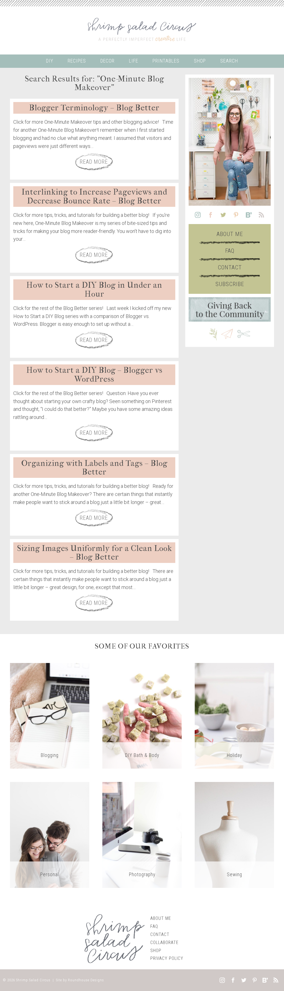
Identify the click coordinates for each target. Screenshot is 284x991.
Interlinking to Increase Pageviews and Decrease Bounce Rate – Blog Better (94, 196)
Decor (107, 61)
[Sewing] (234, 834)
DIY (49, 61)
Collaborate (164, 942)
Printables (166, 61)
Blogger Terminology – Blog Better (94, 107)
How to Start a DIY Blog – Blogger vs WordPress (94, 375)
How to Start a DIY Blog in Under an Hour (94, 289)
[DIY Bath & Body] (142, 715)
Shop (200, 61)
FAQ (229, 250)
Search (229, 61)
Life (133, 61)
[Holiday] (234, 715)
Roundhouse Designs (86, 980)
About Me (230, 234)
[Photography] (142, 834)
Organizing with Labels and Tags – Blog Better (94, 468)
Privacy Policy (166, 958)
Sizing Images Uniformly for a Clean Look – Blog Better (94, 553)
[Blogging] (49, 715)
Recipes (77, 61)
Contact (230, 267)
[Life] (49, 834)
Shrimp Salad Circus (33, 980)
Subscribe (229, 284)
